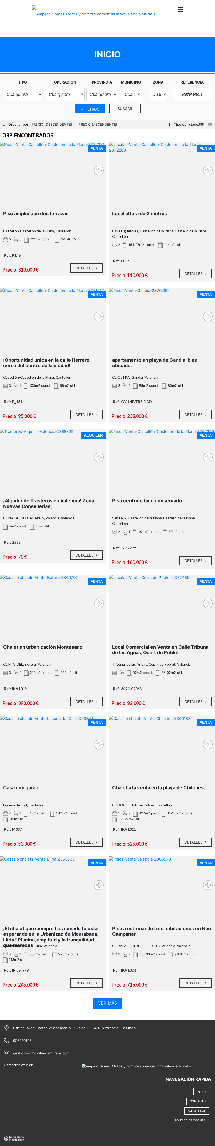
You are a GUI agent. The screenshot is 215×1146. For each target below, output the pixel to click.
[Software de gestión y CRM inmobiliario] (14, 1138)
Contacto (198, 1101)
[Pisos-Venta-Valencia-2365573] (162, 885)
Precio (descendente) (51, 124)
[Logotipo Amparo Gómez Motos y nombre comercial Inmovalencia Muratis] (93, 17)
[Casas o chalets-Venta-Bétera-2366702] (53, 604)
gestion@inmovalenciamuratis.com (41, 1053)
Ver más (107, 1003)
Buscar (124, 108)
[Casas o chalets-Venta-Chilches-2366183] (162, 745)
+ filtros (90, 109)
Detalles (85, 268)
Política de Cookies (190, 1120)
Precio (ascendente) (98, 124)
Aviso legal (197, 1111)
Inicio (201, 1092)
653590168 (22, 1040)
